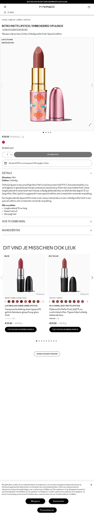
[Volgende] (43, 301)
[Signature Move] (33, 301)
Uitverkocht (53, 154)
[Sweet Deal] (78, 301)
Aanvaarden (58, 501)
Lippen (19, 20)
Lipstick (27, 20)
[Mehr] (82, 301)
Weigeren (35, 501)
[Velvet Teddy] (53, 301)
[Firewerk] (3, 142)
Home (4, 20)
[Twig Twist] (74, 301)
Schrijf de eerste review (47, 354)
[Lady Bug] (29, 301)
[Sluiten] (91, 484)
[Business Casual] (13, 301)
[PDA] (21, 301)
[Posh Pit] (38, 301)
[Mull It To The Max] (57, 301)
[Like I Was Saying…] (25, 301)
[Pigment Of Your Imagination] (17, 301)
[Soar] (70, 301)
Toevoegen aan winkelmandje (20, 329)
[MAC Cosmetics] (47, 7)
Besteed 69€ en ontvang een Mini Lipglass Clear (47, 2)
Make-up (12, 20)
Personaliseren (47, 510)
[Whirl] (65, 301)
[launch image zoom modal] (90, 125)
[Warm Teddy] (61, 301)
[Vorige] (6, 301)
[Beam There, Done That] (9, 301)
